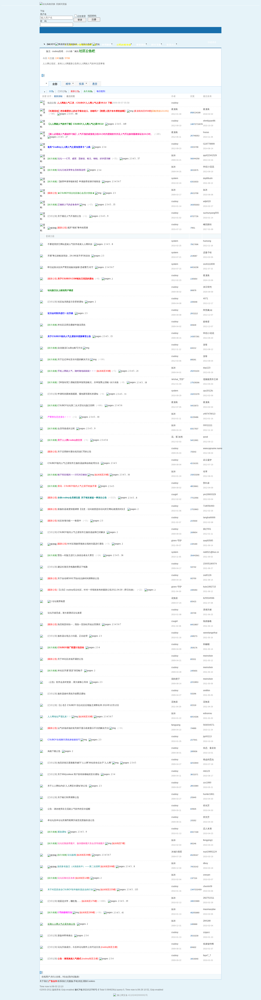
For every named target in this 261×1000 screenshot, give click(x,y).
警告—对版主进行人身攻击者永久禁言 (76, 555)
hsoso (206, 132)
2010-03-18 (208, 868)
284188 (207, 921)
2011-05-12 (208, 660)
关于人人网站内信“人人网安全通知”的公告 (67, 786)
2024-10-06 (208, 280)
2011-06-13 (208, 626)
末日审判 (207, 287)
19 (127, 901)
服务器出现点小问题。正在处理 (73, 636)
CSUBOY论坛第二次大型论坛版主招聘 (76, 405)
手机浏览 (78, 981)
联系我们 (62, 981)
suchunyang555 (211, 213)
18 (146, 382)
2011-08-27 (208, 568)
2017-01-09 (208, 229)
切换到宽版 (61, 4)
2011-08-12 (208, 591)
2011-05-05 (208, 695)
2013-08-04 (208, 361)
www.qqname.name (212, 448)
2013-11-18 (208, 246)
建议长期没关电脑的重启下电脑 (73, 567)
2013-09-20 (208, 338)
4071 (205, 298)
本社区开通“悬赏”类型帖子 (70, 670)
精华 (53, 44)
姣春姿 (206, 321)
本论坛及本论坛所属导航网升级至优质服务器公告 (71, 820)
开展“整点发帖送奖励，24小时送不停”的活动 (69, 255)
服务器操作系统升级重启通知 (71, 693)
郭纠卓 (206, 483)
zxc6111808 (209, 264)
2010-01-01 (208, 960)
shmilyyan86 (209, 121)
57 (139, 158)
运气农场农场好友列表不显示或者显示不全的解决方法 (83, 728)
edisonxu (207, 713)
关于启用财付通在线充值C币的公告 (74, 451)
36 (122, 555)
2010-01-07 (208, 949)
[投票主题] (41, 509)
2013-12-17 (208, 303)
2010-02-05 (208, 914)
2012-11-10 (208, 430)
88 (76, 114)
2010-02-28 (208, 902)
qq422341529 (210, 155)
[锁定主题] (41, 866)
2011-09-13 (208, 183)
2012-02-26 (208, 511)
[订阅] (96, 44)
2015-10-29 (208, 125)
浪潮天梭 (207, 609)
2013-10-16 (208, 160)
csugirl (174, 494)
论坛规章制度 (58, 601)
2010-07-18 (208, 764)
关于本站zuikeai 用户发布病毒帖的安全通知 (78, 774)
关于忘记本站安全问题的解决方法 (74, 359)
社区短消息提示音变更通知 (70, 301)
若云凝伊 (207, 460)
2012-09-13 (208, 442)
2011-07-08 (208, 603)
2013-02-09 (208, 395)
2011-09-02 (208, 557)
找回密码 (92, 16)
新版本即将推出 (65, 935)
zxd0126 (207, 575)
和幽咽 (206, 644)
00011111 (207, 425)
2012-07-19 (208, 465)
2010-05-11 (208, 787)
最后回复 (70, 96)
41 (123, 912)
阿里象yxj (207, 310)
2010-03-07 (208, 879)
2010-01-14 (208, 218)
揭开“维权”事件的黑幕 (77, 227)
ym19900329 (209, 494)
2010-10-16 (208, 741)
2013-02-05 (208, 257)
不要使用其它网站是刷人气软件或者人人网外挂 (70, 244)
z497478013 (209, 414)
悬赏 (94, 83)
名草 (205, 471)
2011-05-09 (208, 683)
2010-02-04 (208, 926)
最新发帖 (58, 96)
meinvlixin (208, 656)
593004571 (208, 725)
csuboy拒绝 (57, 51)
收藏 (43, 51)
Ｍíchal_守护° (177, 379)
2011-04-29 (208, 707)
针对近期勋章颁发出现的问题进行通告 (85, 544)
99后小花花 (208, 167)
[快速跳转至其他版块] (66, 44)
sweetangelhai (210, 633)
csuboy (174, 103)
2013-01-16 (208, 419)
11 (125, 394)
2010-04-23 (208, 833)
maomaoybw (209, 909)
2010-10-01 (208, 753)
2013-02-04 (208, 407)
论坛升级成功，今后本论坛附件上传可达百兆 (79, 947)
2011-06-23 (208, 614)
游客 (205, 344)
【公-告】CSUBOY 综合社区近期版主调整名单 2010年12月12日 (88, 705)
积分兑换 (156, 45)
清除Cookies (89, 981)
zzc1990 (207, 782)
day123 (206, 368)
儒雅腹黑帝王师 (210, 379)
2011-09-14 (208, 545)
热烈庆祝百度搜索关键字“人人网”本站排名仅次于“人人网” (85, 762)
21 (137, 371)
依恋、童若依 (209, 748)
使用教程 (107, 45)
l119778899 (209, 144)
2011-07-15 (208, 269)
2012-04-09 (208, 488)
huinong (207, 241)
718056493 (208, 506)
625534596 (208, 598)
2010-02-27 (208, 206)
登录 (80, 19)
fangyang (175, 725)
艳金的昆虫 (208, 759)
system (174, 178)
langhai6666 (209, 517)
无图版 (70, 981)
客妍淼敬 (207, 621)
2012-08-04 (208, 453)
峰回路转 (207, 224)
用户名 (43, 14)
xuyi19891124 (210, 851)
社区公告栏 (86, 44)
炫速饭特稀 (208, 944)
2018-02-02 (208, 114)
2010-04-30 (208, 799)
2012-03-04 (208, 499)
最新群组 (141, 45)
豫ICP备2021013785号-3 (87, 989)
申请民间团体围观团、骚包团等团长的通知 (78, 394)
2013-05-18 (208, 372)
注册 (94, 19)
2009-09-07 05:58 (120, 103)
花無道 (174, 598)
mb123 (206, 771)
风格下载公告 (54, 751)
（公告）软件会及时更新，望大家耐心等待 (68, 682)
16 (129, 474)
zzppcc (206, 932)
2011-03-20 (208, 718)
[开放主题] (41, 290)
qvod (205, 437)
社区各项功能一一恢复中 (69, 520)
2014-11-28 (208, 137)
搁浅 (76, 51)
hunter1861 (208, 794)
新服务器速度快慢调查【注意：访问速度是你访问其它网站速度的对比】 (92, 509)
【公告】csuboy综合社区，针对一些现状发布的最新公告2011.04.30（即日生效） (96, 590)
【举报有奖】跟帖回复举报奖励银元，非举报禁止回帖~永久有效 (88, 382)
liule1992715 (209, 587)
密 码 (43, 21)
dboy (205, 863)
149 (124, 124)
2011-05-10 (208, 672)
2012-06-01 (208, 476)
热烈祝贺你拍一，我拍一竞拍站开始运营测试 (79, 624)
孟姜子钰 (207, 252)
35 (114, 204)
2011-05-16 (208, 637)
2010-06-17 (208, 776)
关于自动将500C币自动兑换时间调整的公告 (78, 578)
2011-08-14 (208, 580)
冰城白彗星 (176, 851)
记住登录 (81, 16)
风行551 (207, 529)
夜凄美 (174, 109)
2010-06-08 (208, 195)
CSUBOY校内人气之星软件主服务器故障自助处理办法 (73, 463)
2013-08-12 (208, 349)
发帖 (44, 70)
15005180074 (210, 563)
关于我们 (44, 981)
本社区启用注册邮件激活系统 (71, 325)
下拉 (42, 11)
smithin (206, 690)
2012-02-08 (208, 522)
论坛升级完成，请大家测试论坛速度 (65, 613)
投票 (81, 83)
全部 (54, 84)
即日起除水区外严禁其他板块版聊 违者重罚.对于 (70, 267)
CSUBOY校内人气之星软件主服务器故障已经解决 (81, 532)
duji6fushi (208, 178)
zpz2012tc (208, 390)
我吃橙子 (175, 679)
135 (136, 889)
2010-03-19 (208, 856)
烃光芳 (206, 805)
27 (67, 137)
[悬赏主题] (41, 670)
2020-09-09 (208, 292)
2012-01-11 (208, 534)
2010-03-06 (208, 891)
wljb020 (207, 201)
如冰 (173, 155)
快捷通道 (212, 42)
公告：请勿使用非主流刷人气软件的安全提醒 (69, 809)
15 (111, 336)
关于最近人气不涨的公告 (69, 216)
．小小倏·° (69, 51)
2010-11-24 (208, 730)
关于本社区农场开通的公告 (70, 659)
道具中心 (171, 45)
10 (98, 417)
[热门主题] (41, 244)
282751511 (208, 898)
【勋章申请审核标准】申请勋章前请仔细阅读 (79, 181)
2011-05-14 (208, 649)
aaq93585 (208, 540)
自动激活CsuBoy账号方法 (70, 348)
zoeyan (206, 875)
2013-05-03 (208, 384)
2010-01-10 (208, 937)
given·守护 (176, 540)
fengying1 (208, 840)
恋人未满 (207, 828)
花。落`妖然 (177, 437)
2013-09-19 (208, 171)
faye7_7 (207, 955)
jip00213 (207, 736)
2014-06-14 (208, 148)
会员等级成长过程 (66, 428)
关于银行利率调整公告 (68, 797)
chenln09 (207, 886)
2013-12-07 (208, 315)
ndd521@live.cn (211, 552)
